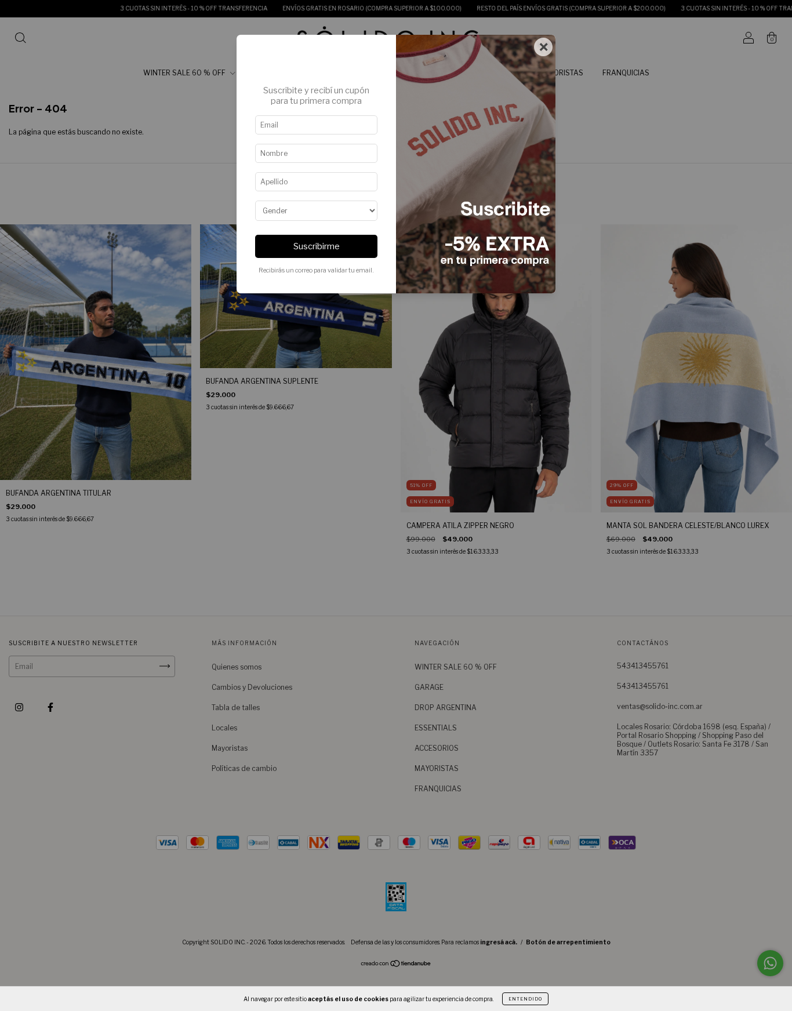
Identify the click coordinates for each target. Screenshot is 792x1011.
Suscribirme (316, 246)
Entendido (525, 999)
